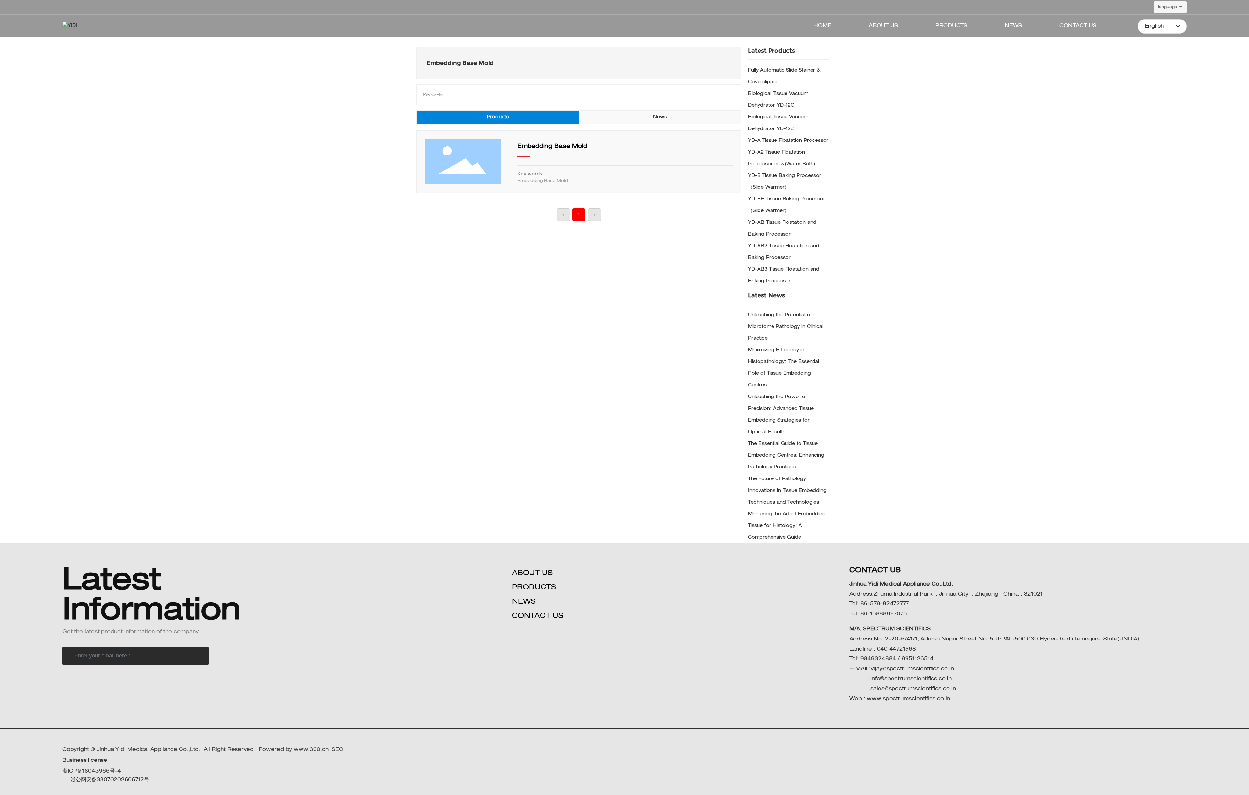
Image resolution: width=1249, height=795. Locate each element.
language (1167, 7)
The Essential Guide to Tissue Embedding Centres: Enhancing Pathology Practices (786, 455)
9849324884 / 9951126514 (896, 659)
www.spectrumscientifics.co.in (908, 699)
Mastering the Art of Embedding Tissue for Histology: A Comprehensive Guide (787, 526)
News (524, 601)
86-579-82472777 (884, 604)
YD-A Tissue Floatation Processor (788, 140)
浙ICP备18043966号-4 (91, 771)
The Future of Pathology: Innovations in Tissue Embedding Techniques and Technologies (787, 491)
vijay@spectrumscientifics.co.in (912, 669)
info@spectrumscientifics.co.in (910, 678)
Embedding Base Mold (552, 146)
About (526, 573)
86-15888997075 (883, 614)
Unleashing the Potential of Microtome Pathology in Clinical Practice (785, 327)
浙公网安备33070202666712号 (110, 780)
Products (534, 587)
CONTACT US (537, 616)
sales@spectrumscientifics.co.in (912, 689)
